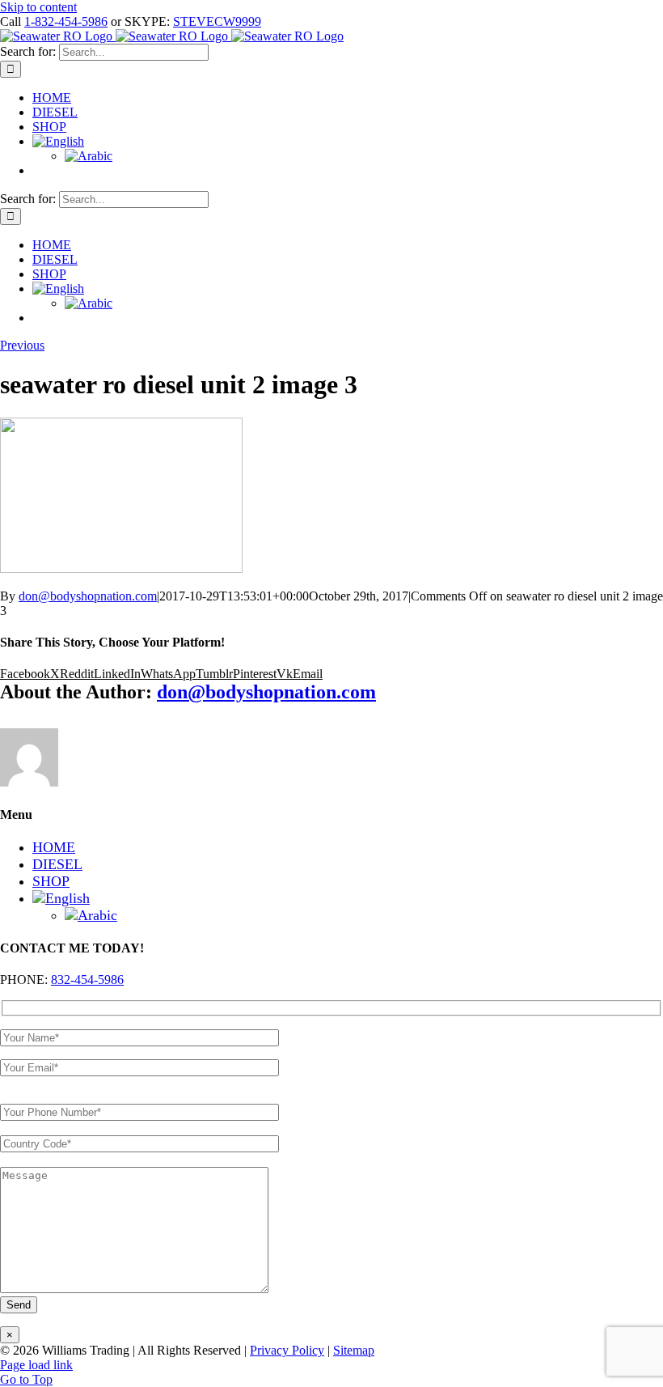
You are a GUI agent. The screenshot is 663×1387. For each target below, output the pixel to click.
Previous (22, 345)
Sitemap (353, 1350)
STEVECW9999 (217, 21)
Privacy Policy (287, 1350)
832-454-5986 (87, 979)
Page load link (36, 1365)
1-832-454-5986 (66, 21)
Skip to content (38, 7)
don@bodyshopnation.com (88, 596)
